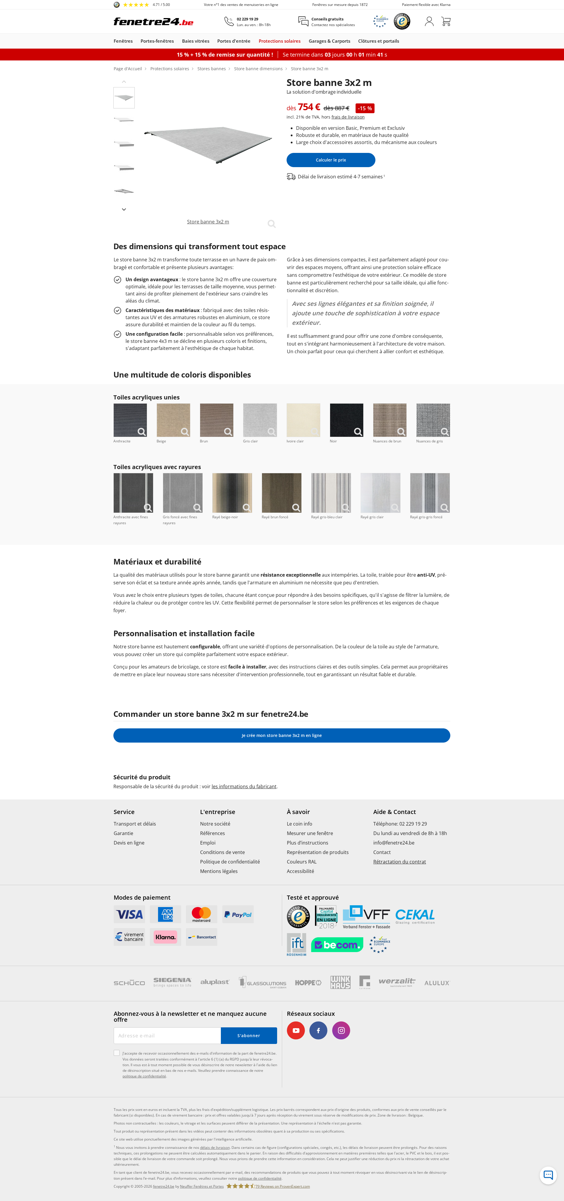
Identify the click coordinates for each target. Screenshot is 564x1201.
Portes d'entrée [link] (233, 41)
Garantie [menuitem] (123, 833)
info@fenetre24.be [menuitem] (393, 842)
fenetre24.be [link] (163, 1186)
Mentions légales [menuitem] (219, 871)
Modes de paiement (142, 898)
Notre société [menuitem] (215, 824)
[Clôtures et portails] (402, 41)
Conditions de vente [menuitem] (222, 852)
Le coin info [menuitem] (299, 824)
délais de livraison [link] (215, 1147)
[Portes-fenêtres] (176, 41)
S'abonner (248, 1035)
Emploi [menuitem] (208, 842)
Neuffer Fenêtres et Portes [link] (202, 1186)
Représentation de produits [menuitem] (318, 852)
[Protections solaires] (303, 41)
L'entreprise (217, 812)
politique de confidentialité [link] (260, 1178)
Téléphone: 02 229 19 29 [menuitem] (400, 824)
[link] (142, 5)
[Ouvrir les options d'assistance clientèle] (548, 1175)
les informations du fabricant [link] (244, 786)
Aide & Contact (394, 812)
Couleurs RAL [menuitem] (301, 861)
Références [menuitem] (212, 833)
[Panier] (446, 21)
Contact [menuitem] (382, 852)
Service (124, 812)
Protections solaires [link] (280, 41)
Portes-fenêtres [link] (157, 41)
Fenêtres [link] (123, 41)
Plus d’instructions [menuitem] (307, 842)
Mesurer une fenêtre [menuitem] (310, 833)
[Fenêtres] (135, 41)
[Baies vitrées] (212, 41)
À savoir (298, 812)
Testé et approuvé (313, 898)
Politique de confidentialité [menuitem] (230, 861)
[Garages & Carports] (353, 41)
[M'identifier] (429, 21)
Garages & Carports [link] (329, 41)
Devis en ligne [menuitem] (129, 842)
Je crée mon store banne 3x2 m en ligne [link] (282, 735)
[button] (124, 81)
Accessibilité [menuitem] (300, 871)
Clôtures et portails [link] (378, 41)
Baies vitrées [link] (195, 41)
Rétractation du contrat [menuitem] (399, 861)
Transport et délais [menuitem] (135, 824)
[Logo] (154, 21)
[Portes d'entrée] (253, 41)
